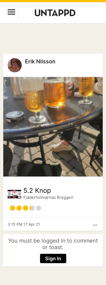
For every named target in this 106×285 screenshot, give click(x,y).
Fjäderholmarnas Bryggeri (48, 197)
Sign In (53, 258)
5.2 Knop (37, 190)
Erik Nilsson (40, 61)
